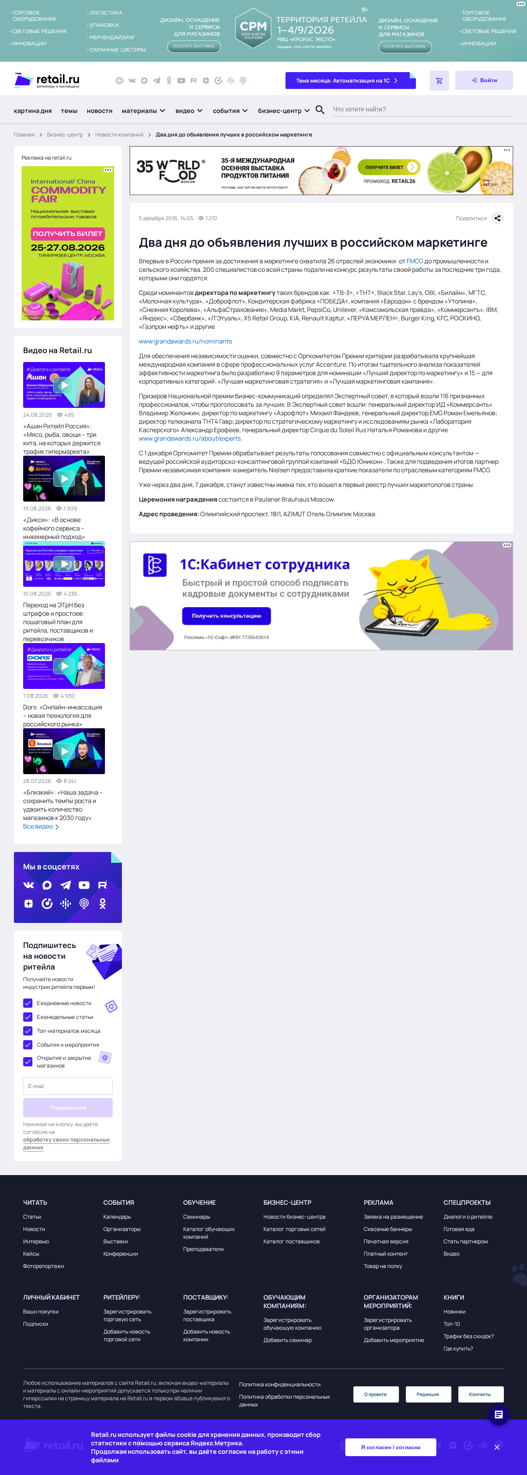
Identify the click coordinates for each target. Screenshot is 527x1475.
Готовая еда (459, 1229)
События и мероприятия (68, 1044)
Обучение (199, 1202)
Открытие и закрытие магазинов (64, 1061)
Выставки (115, 1241)
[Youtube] (181, 80)
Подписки (35, 1323)
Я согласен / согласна (391, 1447)
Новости (34, 1229)
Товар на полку (383, 1266)
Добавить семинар (288, 1340)
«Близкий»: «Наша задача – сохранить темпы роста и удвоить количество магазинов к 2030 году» (63, 805)
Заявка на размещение (393, 1216)
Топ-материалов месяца (68, 1030)
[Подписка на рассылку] (119, 80)
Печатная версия (386, 1241)
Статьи (32, 1216)
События (118, 1202)
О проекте (375, 1394)
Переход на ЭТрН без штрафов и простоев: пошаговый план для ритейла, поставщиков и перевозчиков (58, 622)
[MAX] (144, 80)
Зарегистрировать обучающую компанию (292, 1323)
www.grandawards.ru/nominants (185, 341)
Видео (451, 1253)
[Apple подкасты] (243, 80)
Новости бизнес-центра (295, 1216)
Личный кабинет (51, 1297)
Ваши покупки (41, 1311)
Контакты (480, 1394)
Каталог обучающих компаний (209, 1232)
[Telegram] (156, 80)
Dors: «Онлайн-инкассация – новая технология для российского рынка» (62, 715)
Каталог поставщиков (292, 1241)
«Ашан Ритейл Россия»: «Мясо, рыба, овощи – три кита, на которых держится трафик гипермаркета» (62, 439)
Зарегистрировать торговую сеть (127, 1315)
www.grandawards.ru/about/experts (190, 438)
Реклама (379, 1202)
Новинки (455, 1311)
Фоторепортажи (43, 1266)
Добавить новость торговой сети (126, 1335)
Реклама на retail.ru (46, 157)
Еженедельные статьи (65, 1016)
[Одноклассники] (169, 80)
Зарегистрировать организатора (388, 1323)
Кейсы (31, 1253)
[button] (144, 110)
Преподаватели (203, 1249)
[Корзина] (439, 81)
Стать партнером (466, 1241)
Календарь (117, 1216)
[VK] (132, 80)
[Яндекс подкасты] (218, 80)
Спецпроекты (467, 1202)
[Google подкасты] (231, 80)
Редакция (428, 1394)
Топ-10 (452, 1323)
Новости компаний (119, 134)
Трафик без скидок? (469, 1336)
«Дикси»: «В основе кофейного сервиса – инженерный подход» (54, 528)
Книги (454, 1297)
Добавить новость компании (206, 1335)
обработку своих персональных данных (66, 1143)
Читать (35, 1202)
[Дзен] (206, 80)
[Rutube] (194, 80)
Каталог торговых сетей (295, 1229)
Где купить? (458, 1348)
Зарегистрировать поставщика (207, 1315)
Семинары (196, 1216)
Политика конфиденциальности (280, 1384)
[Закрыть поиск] (316, 117)
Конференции (120, 1253)
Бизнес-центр (65, 134)
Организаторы (121, 1229)
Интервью (36, 1241)
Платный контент (386, 1253)
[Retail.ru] (58, 80)
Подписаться (68, 1108)
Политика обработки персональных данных (284, 1400)
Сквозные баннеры (388, 1229)
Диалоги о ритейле (468, 1216)
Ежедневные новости (64, 1003)
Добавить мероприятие (394, 1340)
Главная (24, 134)
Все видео (38, 826)
